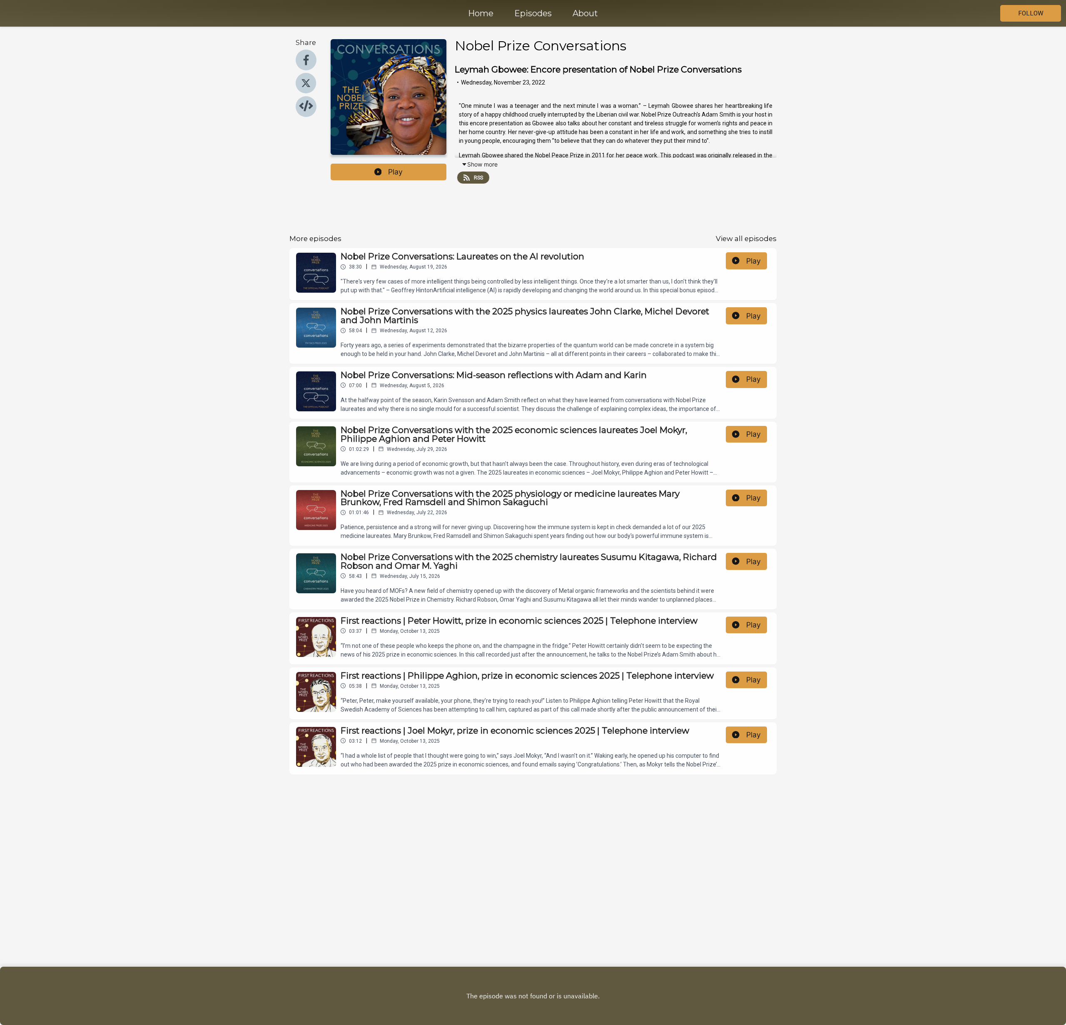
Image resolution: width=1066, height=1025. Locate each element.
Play (395, 171)
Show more (482, 164)
